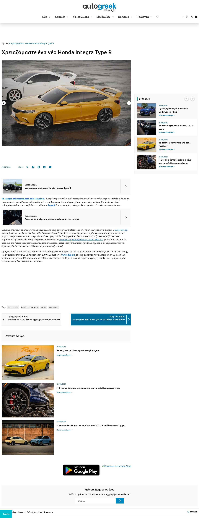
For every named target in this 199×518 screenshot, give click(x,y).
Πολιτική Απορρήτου (34, 512)
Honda (43, 307)
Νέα (44, 17)
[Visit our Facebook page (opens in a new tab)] (182, 17)
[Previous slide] (4, 103)
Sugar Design (121, 230)
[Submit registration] (120, 501)
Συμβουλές (103, 17)
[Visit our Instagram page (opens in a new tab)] (186, 17)
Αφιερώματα (81, 17)
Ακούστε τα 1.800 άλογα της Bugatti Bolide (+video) (34, 319)
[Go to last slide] (187, 99)
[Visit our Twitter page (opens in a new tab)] (191, 17)
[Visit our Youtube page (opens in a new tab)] (195, 17)
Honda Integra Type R (29, 307)
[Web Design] (192, 512)
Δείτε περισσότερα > (64, 355)
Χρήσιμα (123, 17)
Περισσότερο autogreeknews (12, 512)
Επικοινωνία (48, 512)
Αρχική (5, 43)
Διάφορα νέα (13, 307)
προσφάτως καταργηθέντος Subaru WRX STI (81, 239)
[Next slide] (129, 103)
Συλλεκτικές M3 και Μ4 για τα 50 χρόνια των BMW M (98, 319)
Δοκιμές (60, 17)
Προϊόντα (143, 17)
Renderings (53, 307)
